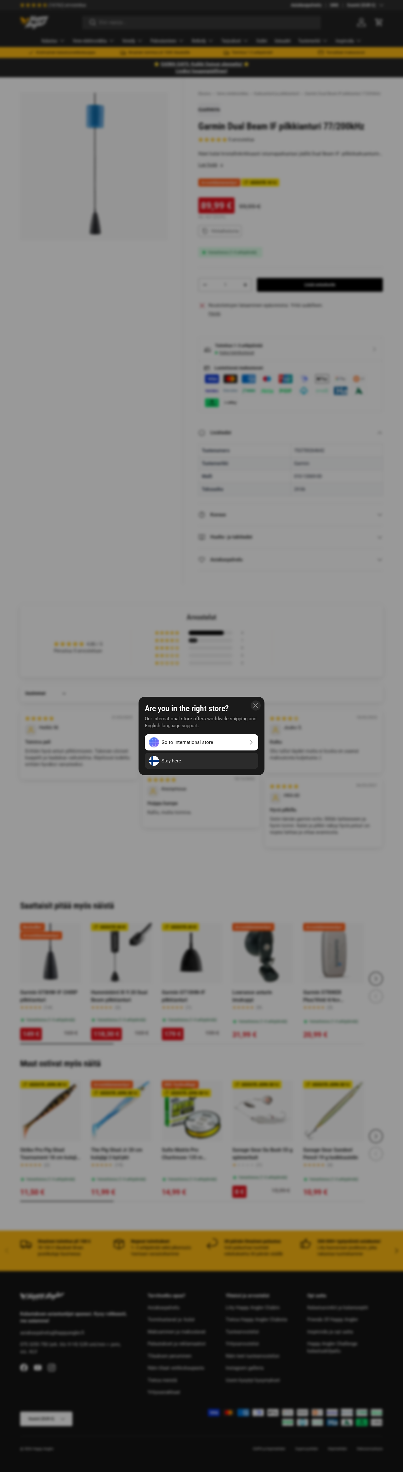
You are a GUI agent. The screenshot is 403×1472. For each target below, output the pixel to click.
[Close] (256, 705)
